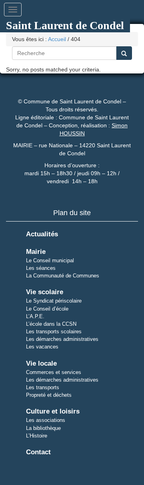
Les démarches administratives (62, 339)
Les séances (41, 268)
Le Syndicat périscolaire (54, 301)
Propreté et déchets (49, 395)
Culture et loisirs (53, 411)
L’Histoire (36, 436)
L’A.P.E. (35, 316)
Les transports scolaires (54, 332)
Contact (38, 452)
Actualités (42, 234)
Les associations (45, 420)
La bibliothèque (43, 428)
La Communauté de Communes (62, 276)
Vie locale (41, 363)
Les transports (42, 387)
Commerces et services (53, 372)
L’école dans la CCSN (51, 324)
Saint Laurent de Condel (65, 25)
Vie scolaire (44, 292)
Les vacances (42, 347)
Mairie (36, 251)
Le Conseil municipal (50, 260)
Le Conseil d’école (47, 309)
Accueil (57, 39)
